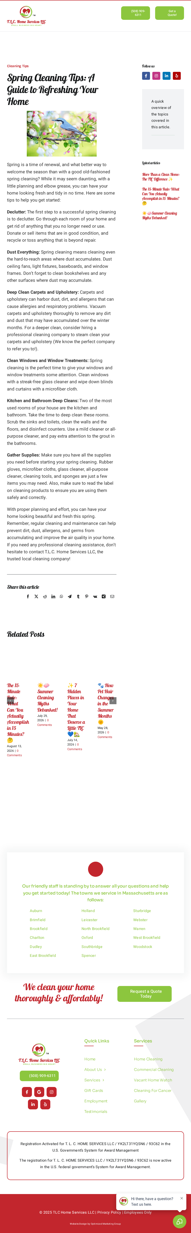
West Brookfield (146, 937)
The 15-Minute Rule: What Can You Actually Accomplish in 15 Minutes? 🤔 (18, 712)
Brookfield (38, 929)
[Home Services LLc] (39, 1045)
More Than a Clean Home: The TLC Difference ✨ (160, 176)
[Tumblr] (78, 601)
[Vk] (95, 601)
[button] (10, 700)
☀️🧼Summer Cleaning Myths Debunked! (47, 697)
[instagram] (156, 76)
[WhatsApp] (61, 601)
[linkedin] (167, 76)
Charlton (37, 937)
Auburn (36, 911)
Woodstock (142, 947)
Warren (139, 929)
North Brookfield (95, 929)
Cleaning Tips (18, 66)
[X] (36, 601)
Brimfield (37, 920)
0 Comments (14, 753)
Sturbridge (142, 911)
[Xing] (103, 601)
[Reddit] (45, 601)
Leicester (89, 920)
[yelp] (177, 76)
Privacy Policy (109, 1212)
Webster (140, 920)
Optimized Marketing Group (106, 1224)
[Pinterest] (86, 601)
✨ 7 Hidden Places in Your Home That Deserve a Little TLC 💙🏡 (76, 709)
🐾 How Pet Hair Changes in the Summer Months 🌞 (106, 703)
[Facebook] (28, 601)
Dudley (36, 947)
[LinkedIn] (53, 601)
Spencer (89, 955)
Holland (88, 911)
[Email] (112, 601)
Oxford (87, 937)
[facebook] (146, 76)
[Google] (39, 1092)
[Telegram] (69, 601)
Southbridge (92, 947)
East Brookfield (43, 955)
